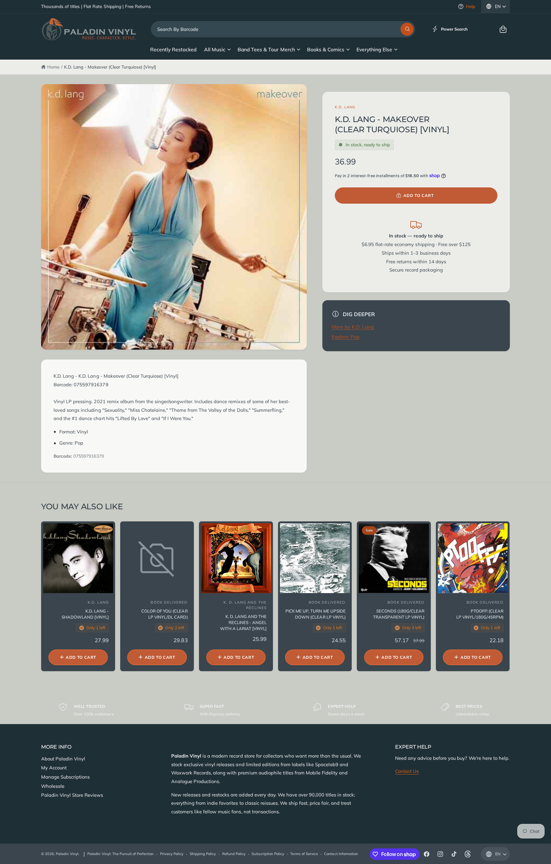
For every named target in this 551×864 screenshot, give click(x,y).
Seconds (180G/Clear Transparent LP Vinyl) (398, 614)
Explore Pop (345, 336)
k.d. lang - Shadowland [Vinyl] (85, 614)
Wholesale (52, 786)
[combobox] (283, 29)
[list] (275, 710)
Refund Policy (234, 854)
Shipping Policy (203, 854)
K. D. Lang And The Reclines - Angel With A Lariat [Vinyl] (243, 622)
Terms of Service (304, 854)
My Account (54, 768)
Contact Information (341, 854)
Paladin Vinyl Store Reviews (72, 795)
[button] (503, 29)
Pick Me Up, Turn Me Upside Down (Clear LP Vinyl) (315, 614)
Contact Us (407, 771)
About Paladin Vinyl (63, 759)
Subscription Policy (268, 854)
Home (53, 66)
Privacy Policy (171, 854)
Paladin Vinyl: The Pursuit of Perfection (120, 854)
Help (470, 6)
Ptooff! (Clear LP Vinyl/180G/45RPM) (479, 614)
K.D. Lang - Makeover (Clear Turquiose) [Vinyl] (110, 66)
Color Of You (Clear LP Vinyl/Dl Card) (164, 614)
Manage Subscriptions (65, 777)
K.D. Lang (345, 107)
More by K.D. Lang (352, 326)
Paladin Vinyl (67, 854)
